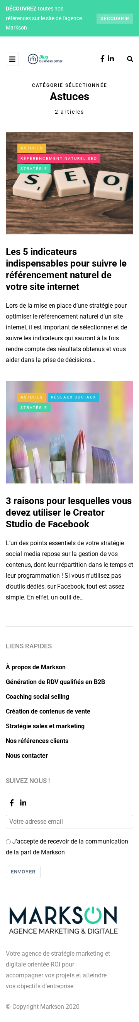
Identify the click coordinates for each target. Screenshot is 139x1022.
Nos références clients (37, 741)
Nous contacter (27, 755)
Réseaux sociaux (73, 397)
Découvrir (114, 18)
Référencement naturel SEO (58, 158)
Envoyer (23, 872)
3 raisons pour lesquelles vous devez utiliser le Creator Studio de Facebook (69, 512)
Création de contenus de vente (48, 711)
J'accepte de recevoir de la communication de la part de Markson (67, 847)
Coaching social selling (37, 696)
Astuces (31, 148)
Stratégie (33, 168)
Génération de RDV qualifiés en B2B (55, 682)
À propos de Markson (36, 667)
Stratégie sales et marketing (45, 726)
